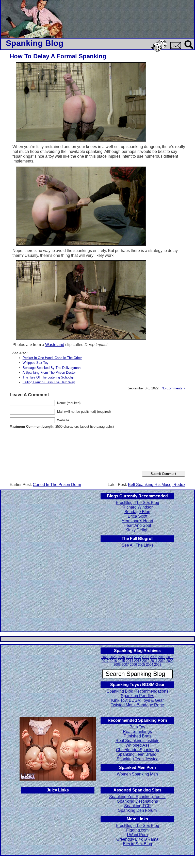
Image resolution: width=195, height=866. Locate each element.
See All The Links (137, 545)
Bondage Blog (137, 512)
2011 (153, 661)
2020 (153, 657)
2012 (145, 661)
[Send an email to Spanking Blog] (176, 48)
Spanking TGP (137, 806)
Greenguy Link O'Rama (137, 839)
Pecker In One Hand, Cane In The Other (52, 358)
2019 (161, 657)
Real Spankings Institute (137, 740)
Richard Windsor (137, 507)
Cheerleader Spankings (137, 750)
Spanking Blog (34, 43)
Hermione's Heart (137, 521)
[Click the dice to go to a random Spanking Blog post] (160, 51)
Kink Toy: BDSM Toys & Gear (137, 700)
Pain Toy (137, 727)
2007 (125, 664)
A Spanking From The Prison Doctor (49, 372)
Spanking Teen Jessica (137, 759)
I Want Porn (137, 835)
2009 (169, 661)
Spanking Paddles (137, 696)
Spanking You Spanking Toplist (137, 797)
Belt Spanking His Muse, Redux (156, 484)
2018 (169, 657)
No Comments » (173, 388)
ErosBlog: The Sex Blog (137, 502)
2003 (157, 664)
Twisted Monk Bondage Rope (137, 705)
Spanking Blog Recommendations (137, 691)
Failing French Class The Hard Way (49, 382)
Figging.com (137, 830)
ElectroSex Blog (137, 844)
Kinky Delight (137, 530)
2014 (129, 661)
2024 (121, 657)
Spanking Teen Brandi (137, 754)
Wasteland (54, 344)
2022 (137, 657)
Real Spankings (137, 731)
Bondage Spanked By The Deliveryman (51, 368)
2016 (113, 661)
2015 (121, 661)
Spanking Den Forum (137, 810)
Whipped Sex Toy (35, 363)
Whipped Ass (137, 745)
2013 (137, 661)
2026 (104, 657)
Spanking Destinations (137, 801)
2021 (145, 657)
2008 (117, 664)
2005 (141, 664)
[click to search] (189, 49)
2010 (161, 661)
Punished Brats (137, 736)
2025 (113, 657)
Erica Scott (137, 516)
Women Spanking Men (137, 774)
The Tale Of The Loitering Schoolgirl (49, 377)
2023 (129, 657)
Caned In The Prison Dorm (57, 484)
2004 (149, 664)
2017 (105, 661)
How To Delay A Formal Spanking (58, 56)
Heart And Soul (137, 525)
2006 (133, 664)
